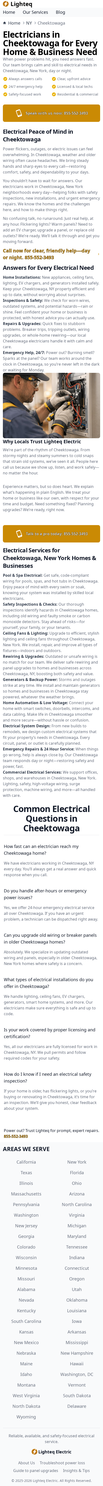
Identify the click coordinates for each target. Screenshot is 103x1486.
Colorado (26, 1247)
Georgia (26, 1236)
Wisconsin (26, 1257)
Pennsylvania (26, 1204)
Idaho (26, 1374)
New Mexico (26, 1342)
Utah (77, 1289)
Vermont (77, 1385)
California (26, 1162)
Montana (26, 1385)
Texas (26, 1172)
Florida (77, 1172)
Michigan (77, 1226)
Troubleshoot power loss (62, 1462)
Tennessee (76, 1247)
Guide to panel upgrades (35, 1470)
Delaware (76, 1406)
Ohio (77, 1183)
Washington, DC (76, 1374)
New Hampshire (77, 1353)
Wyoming (26, 1417)
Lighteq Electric (45, 1480)
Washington (26, 1215)
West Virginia (26, 1395)
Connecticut (77, 1268)
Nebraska (26, 1353)
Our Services (35, 12)
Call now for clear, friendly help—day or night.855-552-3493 (46, 254)
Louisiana (76, 1310)
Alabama (26, 1289)
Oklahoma (76, 1300)
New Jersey (26, 1226)
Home (9, 12)
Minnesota (26, 1268)
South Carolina (26, 1321)
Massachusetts (26, 1194)
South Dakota (77, 1395)
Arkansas (77, 1332)
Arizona (77, 1194)
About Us (26, 1462)
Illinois (26, 1183)
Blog (60, 12)
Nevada (26, 1300)
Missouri (26, 1279)
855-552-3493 (16, 1136)
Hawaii (77, 1364)
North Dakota (26, 1406)
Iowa (77, 1321)
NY (29, 23)
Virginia (77, 1215)
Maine (26, 1364)
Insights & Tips (76, 1470)
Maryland (76, 1236)
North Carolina (77, 1204)
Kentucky (26, 1310)
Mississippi (77, 1342)
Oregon (77, 1279)
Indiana (77, 1257)
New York (76, 1162)
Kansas (26, 1332)
